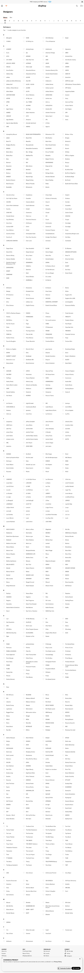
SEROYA (8, 804)
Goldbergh (28, 356)
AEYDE (8, 98)
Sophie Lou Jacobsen (51, 769)
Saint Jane (9, 751)
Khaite (27, 471)
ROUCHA (67, 716)
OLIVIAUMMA (29, 632)
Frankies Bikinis (50, 341)
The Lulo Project (30, 854)
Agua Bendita (9, 119)
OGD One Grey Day (11, 632)
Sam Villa (8, 769)
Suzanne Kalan (69, 804)
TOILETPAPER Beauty (51, 861)
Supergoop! (68, 797)
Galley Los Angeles (11, 349)
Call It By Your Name (11, 198)
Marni (27, 547)
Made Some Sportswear (12, 536)
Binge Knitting (29, 180)
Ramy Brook (9, 726)
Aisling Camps (30, 49)
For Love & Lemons (51, 320)
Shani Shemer (29, 737)
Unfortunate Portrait (51, 872)
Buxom (67, 166)
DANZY (8, 271)
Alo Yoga (28, 109)
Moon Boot (68, 550)
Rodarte (48, 726)
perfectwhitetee (30, 644)
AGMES (8, 112)
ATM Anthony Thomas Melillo (73, 84)
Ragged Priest (9, 712)
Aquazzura (68, 49)
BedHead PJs (29, 155)
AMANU (28, 126)
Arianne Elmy (68, 56)
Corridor (67, 202)
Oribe (47, 629)
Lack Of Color (10, 486)
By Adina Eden (69, 169)
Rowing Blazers (69, 719)
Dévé (27, 273)
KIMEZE (48, 461)
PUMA (67, 677)
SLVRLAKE (48, 748)
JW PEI (67, 439)
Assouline (67, 77)
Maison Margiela (10, 554)
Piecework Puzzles (31, 666)
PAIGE (8, 644)
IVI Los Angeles (69, 410)
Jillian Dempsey (50, 428)
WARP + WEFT (30, 909)
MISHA (47, 578)
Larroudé (8, 511)
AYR (66, 112)
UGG (7, 872)
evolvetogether (69, 302)
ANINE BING (49, 95)
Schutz (8, 790)
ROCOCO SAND (50, 723)
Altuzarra (28, 119)
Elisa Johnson (10, 305)
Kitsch (47, 471)
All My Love (29, 98)
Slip (47, 744)
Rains (7, 723)
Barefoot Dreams (10, 180)
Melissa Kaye (49, 540)
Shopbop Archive (30, 751)
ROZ (66, 726)
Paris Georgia (9, 658)
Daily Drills (9, 252)
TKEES (47, 858)
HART (7, 388)
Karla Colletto (10, 468)
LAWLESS (28, 483)
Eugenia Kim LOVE (70, 298)
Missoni (48, 582)
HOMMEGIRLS (49, 381)
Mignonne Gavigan (50, 561)
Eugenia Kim (68, 294)
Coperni (67, 195)
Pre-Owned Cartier (50, 679)
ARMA (66, 63)
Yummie (28, 933)
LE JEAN (28, 493)
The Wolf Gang (49, 837)
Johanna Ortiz (68, 421)
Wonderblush (68, 909)
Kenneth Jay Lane (30, 464)
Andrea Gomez (49, 84)
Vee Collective (10, 894)
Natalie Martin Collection (13, 607)
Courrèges (68, 223)
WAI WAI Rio (9, 906)
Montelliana (68, 547)
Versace (28, 894)
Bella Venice (29, 166)
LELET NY (28, 504)
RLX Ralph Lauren (50, 709)
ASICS (67, 70)
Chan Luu (28, 216)
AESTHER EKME (10, 95)
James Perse (9, 432)
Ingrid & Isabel (29, 403)
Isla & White (68, 406)
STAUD (67, 737)
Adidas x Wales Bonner (12, 88)
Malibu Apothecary (11, 561)
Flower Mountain (30, 341)
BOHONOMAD (49, 162)
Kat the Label (29, 457)
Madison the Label (11, 543)
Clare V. (48, 202)
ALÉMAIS (28, 63)
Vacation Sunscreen (11, 880)
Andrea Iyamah (49, 88)
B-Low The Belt (50, 152)
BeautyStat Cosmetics (32, 148)
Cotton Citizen (69, 212)
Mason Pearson (30, 568)
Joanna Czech (49, 439)
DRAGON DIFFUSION (70, 252)
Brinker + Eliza (69, 134)
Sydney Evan (68, 818)
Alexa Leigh (29, 66)
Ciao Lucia (29, 240)
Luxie (66, 518)
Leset (27, 518)
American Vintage (50, 52)
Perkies (28, 647)
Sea (7, 794)
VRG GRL (67, 887)
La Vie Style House (31, 479)
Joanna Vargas (49, 442)
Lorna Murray (68, 493)
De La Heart (29, 255)
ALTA (27, 116)
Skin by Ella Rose (30, 815)
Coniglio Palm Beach (51, 237)
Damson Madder (10, 259)
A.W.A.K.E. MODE (10, 63)
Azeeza (67, 116)
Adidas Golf (9, 84)
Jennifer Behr (29, 428)
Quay (7, 687)
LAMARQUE (9, 504)
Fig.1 (27, 320)
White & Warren (50, 911)
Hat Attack (9, 395)
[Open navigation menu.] (2, 6)
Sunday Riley (68, 783)
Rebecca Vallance (30, 701)
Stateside (48, 818)
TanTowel (8, 840)
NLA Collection (49, 604)
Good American (30, 363)
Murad (67, 578)
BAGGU (8, 148)
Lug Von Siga (68, 504)
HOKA (47, 378)
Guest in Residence (70, 356)
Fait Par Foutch (10, 323)
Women (5, 17)
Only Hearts (49, 625)
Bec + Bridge (29, 152)
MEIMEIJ (48, 533)
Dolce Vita (48, 255)
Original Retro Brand (51, 632)
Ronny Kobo (68, 698)
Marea (8, 582)
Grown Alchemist (50, 363)
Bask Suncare (10, 183)
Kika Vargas (49, 454)
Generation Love (10, 359)
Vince (47, 887)
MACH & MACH (10, 529)
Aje (27, 52)
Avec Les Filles (69, 102)
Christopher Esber (30, 233)
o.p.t (7, 618)
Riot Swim (48, 701)
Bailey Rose (9, 155)
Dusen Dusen (68, 273)
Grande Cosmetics (50, 356)
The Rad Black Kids (51, 826)
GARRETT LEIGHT (11, 356)
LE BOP (28, 486)
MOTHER (67, 561)
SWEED (67, 815)
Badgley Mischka (10, 145)
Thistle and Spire (50, 844)
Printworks (68, 654)
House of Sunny (69, 374)
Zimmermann (29, 941)
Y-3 (7, 930)
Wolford (67, 906)
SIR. (27, 794)
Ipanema (28, 410)
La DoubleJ (9, 493)
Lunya (66, 507)
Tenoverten (9, 851)
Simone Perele (29, 783)
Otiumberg (68, 629)
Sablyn (8, 741)
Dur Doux (67, 269)
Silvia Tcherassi (30, 776)
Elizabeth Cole (30, 291)
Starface (48, 811)
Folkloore (48, 316)
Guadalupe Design (70, 349)
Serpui (8, 808)
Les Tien (48, 486)
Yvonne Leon (68, 930)
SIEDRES (28, 766)
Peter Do (28, 651)
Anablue (48, 66)
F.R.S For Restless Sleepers (13, 313)
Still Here (67, 759)
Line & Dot (48, 504)
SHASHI (28, 741)
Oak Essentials (10, 622)
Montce (67, 543)
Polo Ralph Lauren (50, 651)
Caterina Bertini (30, 202)
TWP (66, 865)
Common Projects (50, 230)
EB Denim (8, 287)
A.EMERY (8, 49)
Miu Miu (67, 529)
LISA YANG (48, 521)
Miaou (47, 554)
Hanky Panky (9, 381)
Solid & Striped (49, 755)
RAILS (8, 719)
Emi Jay (28, 294)
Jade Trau (8, 428)
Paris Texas (9, 661)
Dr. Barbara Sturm (50, 266)
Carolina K (9, 237)
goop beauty (49, 349)
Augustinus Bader (69, 91)
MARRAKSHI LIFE (30, 554)
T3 (7, 826)
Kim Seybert (49, 464)
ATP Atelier (68, 88)
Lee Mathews (29, 490)
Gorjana (48, 352)
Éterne (67, 287)
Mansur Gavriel (10, 571)
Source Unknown (50, 780)
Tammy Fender (10, 830)
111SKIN (8, 41)
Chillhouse (29, 223)
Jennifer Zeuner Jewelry (32, 439)
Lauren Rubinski (10, 521)
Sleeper (47, 737)
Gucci (66, 352)
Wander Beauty (10, 913)
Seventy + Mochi (10, 815)
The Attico (9, 861)
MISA (47, 571)
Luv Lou (67, 514)
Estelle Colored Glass (51, 305)
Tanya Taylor (9, 844)
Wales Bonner (10, 909)
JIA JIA (47, 425)
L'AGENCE (9, 479)
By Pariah (67, 180)
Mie (46, 557)
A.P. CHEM (9, 59)
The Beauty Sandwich (12, 865)
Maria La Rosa (30, 529)
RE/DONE (28, 694)
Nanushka (9, 604)
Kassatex (8, 471)
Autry (66, 98)
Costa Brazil (68, 209)
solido (47, 759)
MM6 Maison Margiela (71, 533)
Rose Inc (67, 701)
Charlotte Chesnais (31, 219)
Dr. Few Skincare (50, 269)
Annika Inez (49, 98)
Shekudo (28, 748)
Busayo (67, 162)
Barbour (8, 173)
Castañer (28, 198)
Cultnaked (68, 240)
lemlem (28, 511)
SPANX (47, 783)
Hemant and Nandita (31, 385)
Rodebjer (48, 730)
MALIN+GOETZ (10, 564)
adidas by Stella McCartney (13, 80)
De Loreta (28, 259)
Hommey (48, 385)
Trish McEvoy (68, 851)
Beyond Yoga (29, 176)
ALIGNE (28, 88)
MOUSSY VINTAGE (70, 568)
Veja (27, 880)
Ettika (66, 291)
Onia (47, 622)
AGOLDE (8, 116)
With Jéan (67, 902)
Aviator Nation (69, 105)
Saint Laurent (9, 755)
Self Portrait (9, 801)
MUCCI (67, 575)
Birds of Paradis (30, 183)
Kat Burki (28, 454)
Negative (28, 597)
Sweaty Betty (68, 811)
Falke (7, 327)
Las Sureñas (9, 514)
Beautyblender (29, 145)
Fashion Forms (10, 337)
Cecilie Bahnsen (30, 205)
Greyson (48, 359)
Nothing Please (69, 600)
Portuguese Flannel (51, 661)
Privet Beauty (68, 658)
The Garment (29, 837)
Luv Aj (67, 511)
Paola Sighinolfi (10, 654)
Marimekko (29, 533)
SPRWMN (48, 801)
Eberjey (8, 291)
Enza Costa (49, 291)
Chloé (27, 230)
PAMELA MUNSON (11, 651)
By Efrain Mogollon (70, 173)
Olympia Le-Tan (30, 636)
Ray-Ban (8, 730)
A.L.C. (7, 52)
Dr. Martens (68, 248)
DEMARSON (29, 262)
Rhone (47, 694)
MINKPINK (48, 568)
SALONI (8, 762)
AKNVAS (28, 56)
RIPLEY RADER (50, 705)
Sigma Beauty (29, 769)
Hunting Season (69, 388)
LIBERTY (48, 493)
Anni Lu (48, 102)
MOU (66, 564)
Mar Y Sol (28, 564)
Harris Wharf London (11, 385)
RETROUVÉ (29, 726)
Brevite (47, 187)
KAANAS (8, 454)
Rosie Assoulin (69, 709)
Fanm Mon (9, 330)
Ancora (47, 77)
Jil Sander (48, 432)
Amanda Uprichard (31, 123)
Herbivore (28, 388)
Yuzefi (47, 930)
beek (27, 159)
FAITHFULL (9, 320)
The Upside (48, 833)
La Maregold (9, 500)
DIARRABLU (29, 280)
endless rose (29, 302)
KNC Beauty (68, 457)
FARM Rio (8, 334)
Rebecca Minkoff (30, 698)
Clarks (47, 205)
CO (46, 216)
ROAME (48, 719)
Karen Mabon (9, 464)
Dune (66, 262)
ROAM (47, 716)
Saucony (8, 780)
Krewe (66, 468)
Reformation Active (31, 712)
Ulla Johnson (29, 872)
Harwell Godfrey (10, 392)
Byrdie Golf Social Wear (71, 183)
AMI (47, 56)
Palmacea (8, 647)
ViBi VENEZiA (49, 880)
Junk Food (68, 435)
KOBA (66, 461)
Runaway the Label (70, 730)
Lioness (48, 511)
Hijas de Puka (49, 371)
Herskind (28, 392)
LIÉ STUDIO (49, 497)
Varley (8, 891)
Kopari (67, 464)
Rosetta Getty (68, 705)
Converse (48, 240)
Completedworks (50, 233)
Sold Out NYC (49, 751)
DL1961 (47, 248)
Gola (27, 352)
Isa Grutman (49, 414)
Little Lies (67, 479)
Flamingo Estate (30, 330)
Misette (47, 575)
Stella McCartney (69, 744)
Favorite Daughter (11, 341)
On (46, 618)
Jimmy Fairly (49, 435)
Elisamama (29, 287)
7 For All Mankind (50, 41)
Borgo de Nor (49, 166)
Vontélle (67, 884)
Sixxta (27, 797)
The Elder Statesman (31, 830)
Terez (7, 854)
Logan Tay (68, 490)
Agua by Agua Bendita (12, 123)
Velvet (27, 884)
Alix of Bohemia (30, 95)
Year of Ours (9, 933)
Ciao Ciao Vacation (31, 237)
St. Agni (48, 804)
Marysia (28, 561)
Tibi (47, 847)
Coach (47, 219)
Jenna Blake (29, 425)
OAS (7, 625)
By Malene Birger (69, 176)
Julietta (67, 432)
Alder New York (30, 59)
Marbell (8, 575)
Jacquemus (9, 421)
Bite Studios (49, 138)
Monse (67, 540)
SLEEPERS (48, 741)
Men (11, 17)
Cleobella (48, 209)
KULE (66, 471)
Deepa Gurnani (30, 252)
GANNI (8, 352)
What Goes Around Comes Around (52, 906)
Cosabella (68, 205)
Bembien (28, 169)
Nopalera (67, 593)
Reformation (29, 709)
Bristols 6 (67, 141)
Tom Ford (67, 826)
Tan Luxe (8, 833)
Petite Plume (29, 658)
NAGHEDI (8, 597)
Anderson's (48, 80)
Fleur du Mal (29, 334)
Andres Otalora (49, 91)
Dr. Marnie (48, 280)
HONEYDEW (49, 388)
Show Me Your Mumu (31, 759)
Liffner (47, 500)
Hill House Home (50, 374)
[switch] (4, 38)
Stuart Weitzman (69, 773)
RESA (27, 719)
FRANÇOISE (49, 334)
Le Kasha (28, 497)
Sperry (47, 787)
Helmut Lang (29, 381)
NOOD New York (50, 611)
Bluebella (48, 155)
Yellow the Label (30, 930)
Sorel (47, 773)
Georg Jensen (9, 363)
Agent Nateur (9, 109)
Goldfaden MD (30, 359)
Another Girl (49, 109)
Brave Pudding (49, 180)
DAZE (7, 278)
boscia (47, 169)
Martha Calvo (29, 557)
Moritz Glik (68, 557)
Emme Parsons (30, 298)
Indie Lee (8, 414)
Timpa (47, 851)
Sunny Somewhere (70, 794)
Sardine (8, 776)
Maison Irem (9, 550)
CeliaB (27, 209)
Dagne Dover (9, 248)
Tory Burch (68, 837)
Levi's (47, 490)
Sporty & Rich (49, 797)
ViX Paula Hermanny (70, 880)
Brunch (67, 148)
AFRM (7, 102)
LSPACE (67, 500)
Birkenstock (29, 187)
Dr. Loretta (48, 276)
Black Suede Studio (51, 145)
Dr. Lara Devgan (50, 273)
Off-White (8, 629)
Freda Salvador (69, 313)
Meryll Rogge (49, 550)
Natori (8, 611)
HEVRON (28, 395)
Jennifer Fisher (30, 432)
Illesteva (8, 410)
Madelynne (9, 533)
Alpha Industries (30, 112)
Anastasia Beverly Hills (52, 70)
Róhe (66, 694)
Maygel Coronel (30, 582)
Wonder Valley (69, 913)
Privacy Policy (58, 961)
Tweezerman (68, 861)
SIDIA (27, 762)
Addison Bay (9, 73)
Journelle (67, 428)
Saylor (8, 787)
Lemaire (28, 507)
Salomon (8, 759)
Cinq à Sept (49, 195)
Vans (7, 887)
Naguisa (8, 600)
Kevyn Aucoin (29, 468)
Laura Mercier (10, 518)
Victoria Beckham (50, 884)
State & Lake (49, 815)
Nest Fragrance (30, 600)
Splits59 (48, 794)
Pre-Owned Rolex (69, 644)
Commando (49, 223)
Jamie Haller (9, 435)
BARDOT (8, 176)
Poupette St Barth (50, 668)
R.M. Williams (9, 694)
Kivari (66, 454)
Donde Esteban (50, 259)
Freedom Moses (69, 320)
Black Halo (48, 141)
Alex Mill (28, 80)
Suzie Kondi (68, 808)
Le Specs (48, 483)
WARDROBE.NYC (30, 906)
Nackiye (8, 593)
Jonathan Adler (69, 425)
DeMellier (28, 266)
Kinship (48, 468)
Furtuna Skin (68, 341)
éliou (7, 302)
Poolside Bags (49, 654)
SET (7, 811)
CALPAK (8, 202)
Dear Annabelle (30, 248)
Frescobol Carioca (70, 334)
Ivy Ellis (67, 414)
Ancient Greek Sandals (52, 73)
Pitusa (27, 673)
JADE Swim (9, 425)
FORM (47, 323)
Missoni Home (49, 585)
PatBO (8, 668)
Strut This (67, 769)
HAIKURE (8, 371)
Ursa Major (68, 872)
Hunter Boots (68, 385)
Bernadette (29, 173)
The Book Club (30, 826)
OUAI (66, 632)
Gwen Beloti (68, 363)
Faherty (8, 316)
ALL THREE (29, 102)
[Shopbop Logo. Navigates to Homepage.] (42, 6)
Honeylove (48, 392)
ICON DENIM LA (10, 406)
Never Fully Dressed (31, 604)
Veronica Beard (30, 887)
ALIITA (27, 91)
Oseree (47, 636)
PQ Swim (48, 672)
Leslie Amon (29, 521)
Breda (47, 183)
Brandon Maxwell (50, 176)
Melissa (48, 536)
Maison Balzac (10, 547)
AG (7, 105)
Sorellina (48, 776)
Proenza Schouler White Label (71, 665)
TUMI (66, 858)
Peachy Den (9, 672)
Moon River (68, 554)
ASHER (67, 66)
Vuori (66, 891)
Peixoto (8, 675)
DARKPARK (9, 274)
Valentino (8, 884)
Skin (27, 811)
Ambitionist (49, 49)
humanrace (68, 378)
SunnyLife (68, 790)
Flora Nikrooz (29, 337)
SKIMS (28, 808)
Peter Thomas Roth (31, 654)
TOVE (66, 840)
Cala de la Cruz (10, 195)
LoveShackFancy (69, 497)
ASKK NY (67, 73)
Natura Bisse (29, 593)
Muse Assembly (69, 582)
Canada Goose (10, 216)
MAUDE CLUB (29, 575)
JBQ (7, 442)
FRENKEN (68, 330)
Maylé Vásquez (30, 585)
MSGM (67, 571)
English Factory (30, 305)
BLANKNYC (49, 148)
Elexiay (8, 298)
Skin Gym (28, 818)
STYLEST (67, 780)
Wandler (28, 902)
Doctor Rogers (49, 252)
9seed (66, 38)
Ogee (7, 636)
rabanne (8, 701)
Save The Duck (10, 783)
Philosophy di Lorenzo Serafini (32, 662)
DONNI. (47, 262)
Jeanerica (8, 446)
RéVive (27, 730)
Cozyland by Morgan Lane (72, 233)
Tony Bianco (68, 830)
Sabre (7, 744)
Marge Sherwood (10, 585)
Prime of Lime (69, 647)
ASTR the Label (69, 80)
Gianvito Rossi (30, 349)
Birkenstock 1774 (50, 134)
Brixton (67, 145)
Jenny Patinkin (49, 421)
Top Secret (68, 833)
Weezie (47, 902)
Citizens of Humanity (51, 198)
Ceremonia (29, 212)
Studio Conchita (69, 776)
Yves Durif (48, 933)
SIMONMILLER (30, 790)
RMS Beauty (49, 712)
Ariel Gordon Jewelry (70, 59)
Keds (27, 461)
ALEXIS (28, 77)
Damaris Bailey (10, 255)
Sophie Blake (49, 766)
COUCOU (67, 216)
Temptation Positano (11, 847)
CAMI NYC (9, 212)
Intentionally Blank (31, 406)
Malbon (8, 557)
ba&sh (8, 138)
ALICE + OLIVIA (30, 84)
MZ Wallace (68, 585)
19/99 (27, 38)
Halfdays (8, 378)
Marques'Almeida (30, 550)
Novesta (67, 604)
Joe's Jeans (48, 446)
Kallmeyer (8, 461)
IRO (46, 403)
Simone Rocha (30, 787)
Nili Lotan (48, 600)
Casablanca (29, 195)
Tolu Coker (48, 865)
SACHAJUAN (9, 748)
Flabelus (28, 327)
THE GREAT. (29, 840)
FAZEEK (28, 313)
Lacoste (8, 490)
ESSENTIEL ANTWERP (52, 302)
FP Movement (49, 327)
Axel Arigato (68, 109)
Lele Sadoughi (29, 500)
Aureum (67, 95)
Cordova (67, 198)
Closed (47, 212)
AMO (47, 59)
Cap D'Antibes (10, 219)
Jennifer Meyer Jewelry (31, 435)
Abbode (8, 66)
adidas (8, 77)
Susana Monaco (69, 801)
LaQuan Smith (10, 507)
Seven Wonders (10, 818)
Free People (68, 323)
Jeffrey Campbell (30, 421)
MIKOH (47, 564)
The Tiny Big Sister (50, 830)
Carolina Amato (10, 233)
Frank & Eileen (49, 337)
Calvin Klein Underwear (12, 205)
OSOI (66, 618)
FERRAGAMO (29, 316)
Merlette (48, 547)
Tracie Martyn (68, 844)
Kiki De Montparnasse (51, 457)
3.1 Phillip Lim (29, 41)
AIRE (7, 126)
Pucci (66, 673)
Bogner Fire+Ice (50, 159)
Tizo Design (49, 854)
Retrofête (28, 723)
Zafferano (8, 941)
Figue (27, 323)
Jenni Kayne (29, 442)
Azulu (66, 119)
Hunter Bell (68, 381)
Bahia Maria (9, 152)
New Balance (29, 607)
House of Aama (50, 395)
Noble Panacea (49, 607)
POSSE (47, 665)
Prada (47, 675)
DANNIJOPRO (9, 267)
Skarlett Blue (29, 801)
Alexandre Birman (30, 70)
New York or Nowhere (31, 611)
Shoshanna (29, 755)
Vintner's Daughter (50, 891)
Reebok (28, 705)
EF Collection (9, 294)
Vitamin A (48, 894)
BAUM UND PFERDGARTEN (33, 134)
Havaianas (29, 374)
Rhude (47, 698)
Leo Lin (28, 514)
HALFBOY (8, 374)
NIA (46, 593)
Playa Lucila (49, 647)
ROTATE (67, 712)
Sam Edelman (10, 766)
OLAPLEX (28, 622)
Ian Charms (9, 403)
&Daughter (9, 38)
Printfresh (67, 651)
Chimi (27, 226)
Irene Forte (29, 414)
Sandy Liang (9, 773)
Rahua (8, 716)
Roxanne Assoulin (70, 723)
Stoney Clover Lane (70, 762)
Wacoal (8, 902)
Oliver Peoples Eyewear (32, 629)
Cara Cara (9, 223)
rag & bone (9, 709)
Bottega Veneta (49, 173)
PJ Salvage (48, 644)
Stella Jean (68, 741)
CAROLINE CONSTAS (12, 240)
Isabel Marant (49, 406)
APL (47, 119)
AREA (66, 52)
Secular (8, 797)
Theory (28, 861)
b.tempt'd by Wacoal (11, 134)
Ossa (66, 622)
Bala (7, 159)
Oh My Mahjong (30, 618)
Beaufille (28, 141)
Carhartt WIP (9, 226)
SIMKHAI (28, 780)
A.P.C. (7, 56)
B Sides (67, 152)
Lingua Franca (49, 507)
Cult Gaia (67, 237)
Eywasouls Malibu (70, 305)
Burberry (67, 159)
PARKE (8, 665)
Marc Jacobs (9, 578)
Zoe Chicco (48, 941)
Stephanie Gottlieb (70, 751)
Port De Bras (49, 658)
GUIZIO (67, 359)
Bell (27, 162)
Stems (67, 748)
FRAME (47, 330)
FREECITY (68, 316)
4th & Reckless (49, 38)
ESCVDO (48, 298)
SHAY (27, 744)
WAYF (27, 913)
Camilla (8, 209)
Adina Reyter (9, 91)
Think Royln (49, 840)
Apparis (48, 126)
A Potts (47, 123)
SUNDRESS (68, 787)
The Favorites (29, 833)
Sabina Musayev (10, 737)
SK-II (27, 804)
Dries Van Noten (69, 259)
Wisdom (48, 914)
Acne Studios (9, 70)
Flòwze (47, 313)
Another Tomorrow (50, 112)
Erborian (48, 294)
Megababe (48, 529)
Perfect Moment (10, 679)
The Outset (29, 865)
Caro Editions (10, 230)
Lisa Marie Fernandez (51, 514)
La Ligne (8, 497)
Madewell (8, 540)
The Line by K (29, 851)
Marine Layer (29, 536)
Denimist (28, 269)
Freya (66, 337)
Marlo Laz (28, 543)
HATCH (28, 371)
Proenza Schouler (69, 661)
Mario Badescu (30, 540)
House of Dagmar (69, 371)
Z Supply (67, 941)
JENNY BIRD (29, 446)
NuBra (67, 607)
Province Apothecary (70, 670)
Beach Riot (29, 138)
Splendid (48, 790)
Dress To (67, 255)
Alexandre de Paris (31, 73)
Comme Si (48, 226)
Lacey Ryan (9, 483)
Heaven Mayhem (30, 378)
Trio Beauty (68, 847)
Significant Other (30, 773)
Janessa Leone (10, 439)
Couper (67, 219)
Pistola (28, 670)
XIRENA (8, 922)
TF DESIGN (9, 858)
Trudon (67, 854)
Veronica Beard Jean (31, 891)
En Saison (48, 287)
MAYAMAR (28, 578)
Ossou (67, 625)
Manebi (8, 568)
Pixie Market (29, 677)
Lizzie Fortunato (69, 483)
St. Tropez (48, 808)
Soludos (48, 762)
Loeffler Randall (69, 486)
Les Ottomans (49, 479)
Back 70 (8, 141)
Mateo (27, 571)
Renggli (28, 716)
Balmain (8, 162)
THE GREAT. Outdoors (31, 844)
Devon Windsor (30, 276)
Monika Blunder (69, 536)
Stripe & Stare (69, 766)
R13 (7, 698)
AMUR (47, 63)
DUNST (67, 266)
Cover (66, 230)
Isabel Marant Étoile (51, 410)
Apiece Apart (49, 116)
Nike (47, 597)
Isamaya (67, 403)
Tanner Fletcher (10, 837)
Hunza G (67, 392)
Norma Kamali (69, 597)
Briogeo (67, 138)
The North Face (30, 858)
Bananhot (8, 166)
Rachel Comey (10, 705)
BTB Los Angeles (69, 155)
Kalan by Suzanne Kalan (12, 457)
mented (47, 543)
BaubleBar (9, 187)
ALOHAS (28, 105)
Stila (66, 755)
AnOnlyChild (49, 105)
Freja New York (69, 327)
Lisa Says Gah (49, 518)
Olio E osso (29, 625)
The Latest (29, 847)
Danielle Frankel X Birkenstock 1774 (11, 263)
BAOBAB (8, 169)
